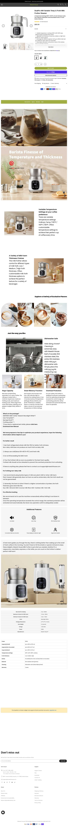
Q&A (42, 102)
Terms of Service (38, 800)
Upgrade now (52, 710)
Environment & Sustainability (7, 798)
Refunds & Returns (39, 795)
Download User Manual (11, 426)
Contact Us (37, 777)
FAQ (35, 773)
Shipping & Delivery (39, 791)
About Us (3, 791)
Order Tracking (38, 780)
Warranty (37, 798)
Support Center (38, 770)
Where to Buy (4, 793)
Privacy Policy (38, 802)
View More (50, 47)
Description (27, 102)
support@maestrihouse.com (9, 779)
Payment (37, 793)
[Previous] (3, 25)
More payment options (50, 75)
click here (34, 424)
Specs (33, 102)
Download (37, 775)
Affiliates (3, 795)
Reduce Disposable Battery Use (8, 800)
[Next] (31, 25)
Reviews (38, 102)
